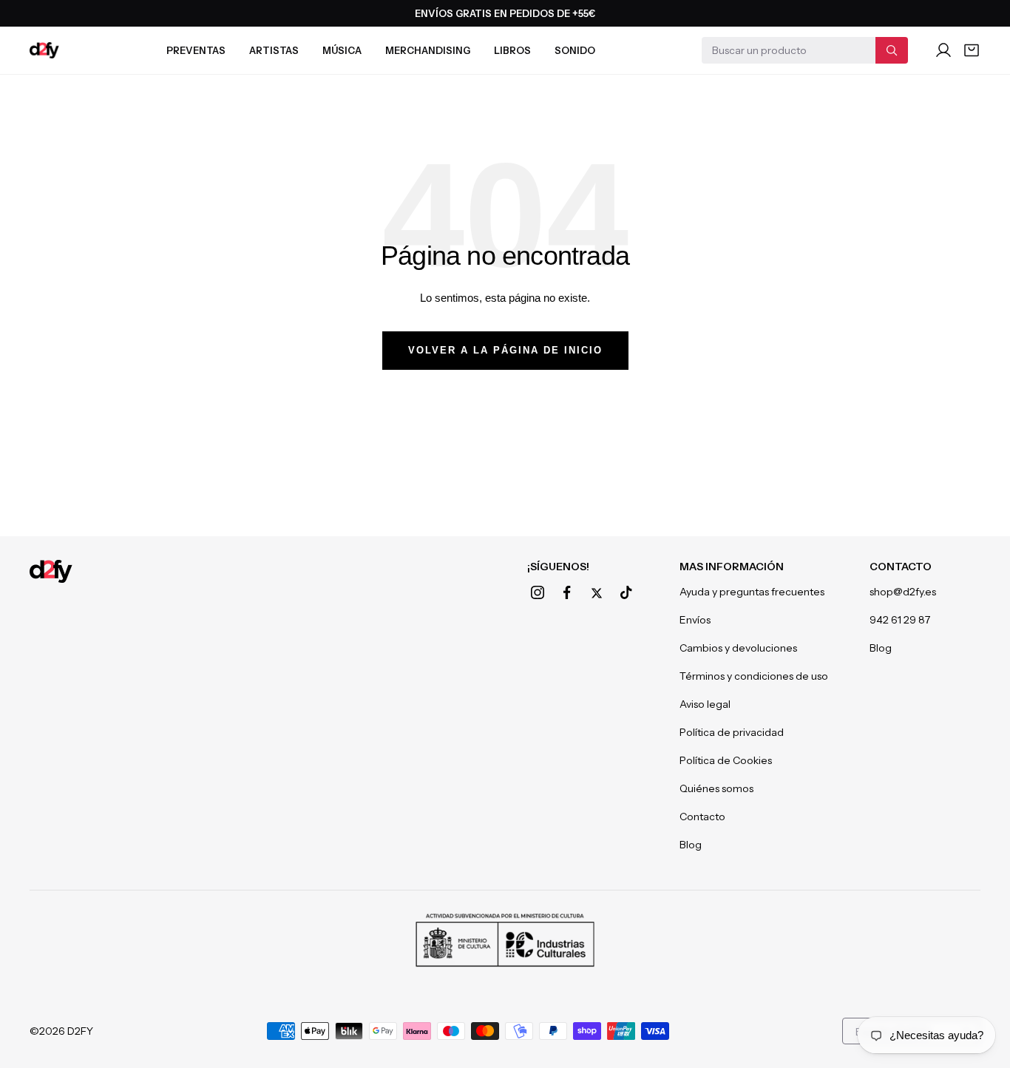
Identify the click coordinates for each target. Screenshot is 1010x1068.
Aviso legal (705, 704)
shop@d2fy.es (903, 591)
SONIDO (575, 50)
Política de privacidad (731, 732)
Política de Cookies (725, 760)
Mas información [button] (731, 566)
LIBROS (512, 50)
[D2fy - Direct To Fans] (44, 50)
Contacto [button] (901, 566)
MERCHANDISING (427, 50)
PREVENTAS (196, 50)
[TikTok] (626, 592)
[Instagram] (537, 592)
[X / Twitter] (596, 593)
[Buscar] (891, 50)
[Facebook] (567, 592)
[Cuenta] (943, 50)
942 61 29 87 (900, 619)
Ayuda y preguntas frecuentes (751, 591)
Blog (690, 844)
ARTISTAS (274, 50)
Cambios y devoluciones (738, 648)
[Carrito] (971, 50)
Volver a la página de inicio (505, 350)
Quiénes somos (716, 788)
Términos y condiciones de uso (753, 676)
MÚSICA (342, 50)
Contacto (702, 816)
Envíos (695, 619)
